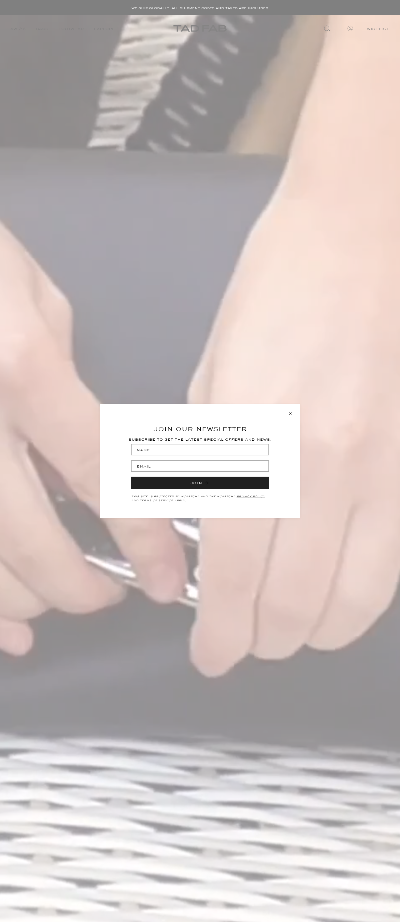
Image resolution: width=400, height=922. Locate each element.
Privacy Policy (251, 496)
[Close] (291, 413)
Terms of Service (156, 500)
